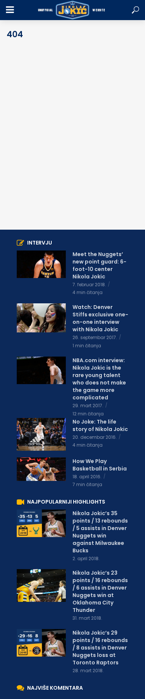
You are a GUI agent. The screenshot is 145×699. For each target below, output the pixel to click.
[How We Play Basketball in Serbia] (41, 469)
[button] (135, 10)
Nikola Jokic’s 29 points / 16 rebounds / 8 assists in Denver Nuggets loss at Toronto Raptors (100, 647)
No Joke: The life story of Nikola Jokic (100, 425)
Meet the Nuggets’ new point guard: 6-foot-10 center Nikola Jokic (99, 265)
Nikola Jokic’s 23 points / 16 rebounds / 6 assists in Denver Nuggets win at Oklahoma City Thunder (100, 591)
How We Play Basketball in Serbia (99, 464)
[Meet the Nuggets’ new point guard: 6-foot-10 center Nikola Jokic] (41, 264)
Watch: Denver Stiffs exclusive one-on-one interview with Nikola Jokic (100, 318)
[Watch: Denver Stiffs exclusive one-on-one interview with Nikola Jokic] (41, 317)
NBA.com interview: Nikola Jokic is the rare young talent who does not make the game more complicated (99, 379)
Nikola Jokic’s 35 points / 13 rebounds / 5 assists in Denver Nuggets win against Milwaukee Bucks (100, 532)
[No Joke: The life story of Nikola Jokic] (41, 434)
